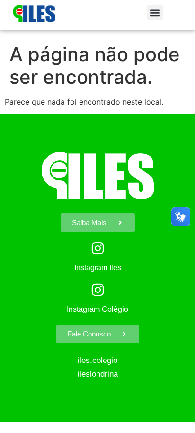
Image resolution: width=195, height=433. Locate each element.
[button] (155, 12)
